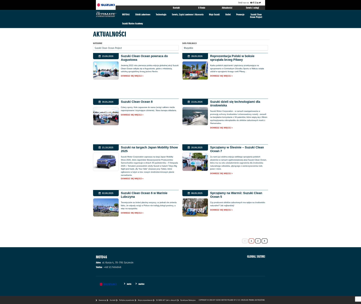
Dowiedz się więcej (131, 76)
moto (129, 284)
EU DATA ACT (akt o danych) (166, 300)
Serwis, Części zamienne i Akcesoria (187, 14)
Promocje (240, 14)
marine (141, 284)
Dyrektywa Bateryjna (187, 300)
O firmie (201, 7)
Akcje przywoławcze (145, 300)
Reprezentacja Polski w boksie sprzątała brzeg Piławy (232, 58)
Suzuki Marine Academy (132, 23)
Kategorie (97, 43)
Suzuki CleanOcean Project (256, 16)
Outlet (228, 14)
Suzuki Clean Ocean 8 (137, 101)
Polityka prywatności (126, 300)
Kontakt (176, 7)
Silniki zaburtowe (142, 14)
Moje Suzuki (214, 14)
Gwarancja (102, 300)
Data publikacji (189, 43)
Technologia (161, 14)
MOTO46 (126, 14)
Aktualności (227, 7)
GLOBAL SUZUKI (256, 256)
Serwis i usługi (252, 7)
